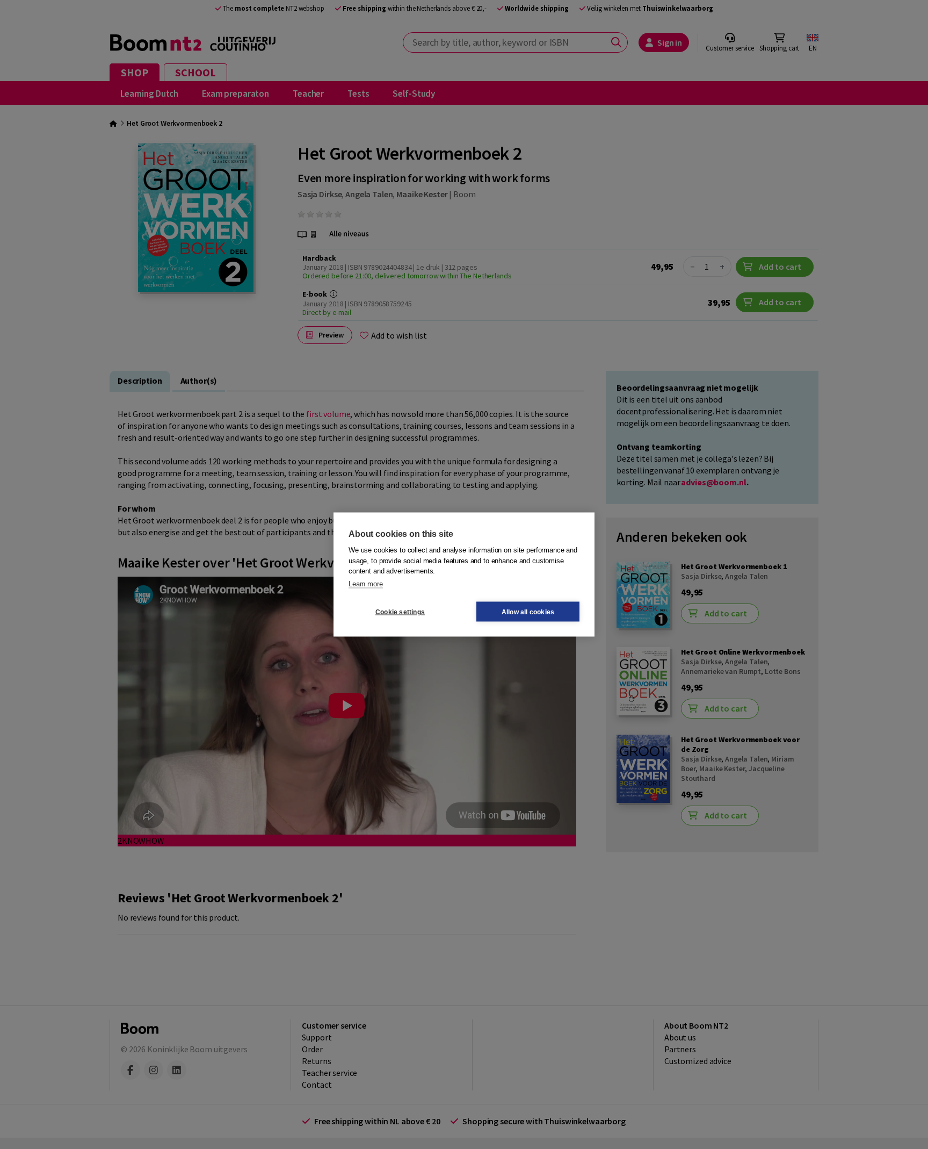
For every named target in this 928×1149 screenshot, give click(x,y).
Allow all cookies (528, 611)
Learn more (366, 583)
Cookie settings (400, 611)
